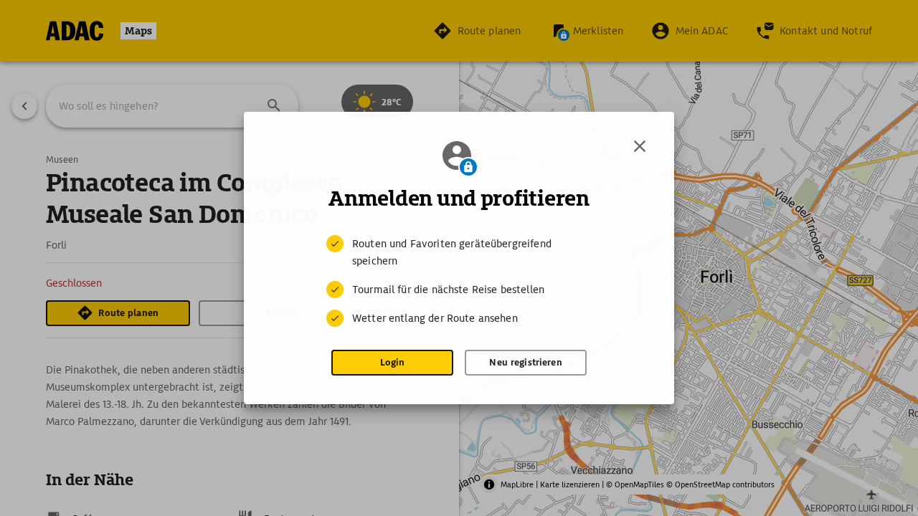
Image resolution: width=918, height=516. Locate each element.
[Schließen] (640, 146)
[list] (459, 281)
